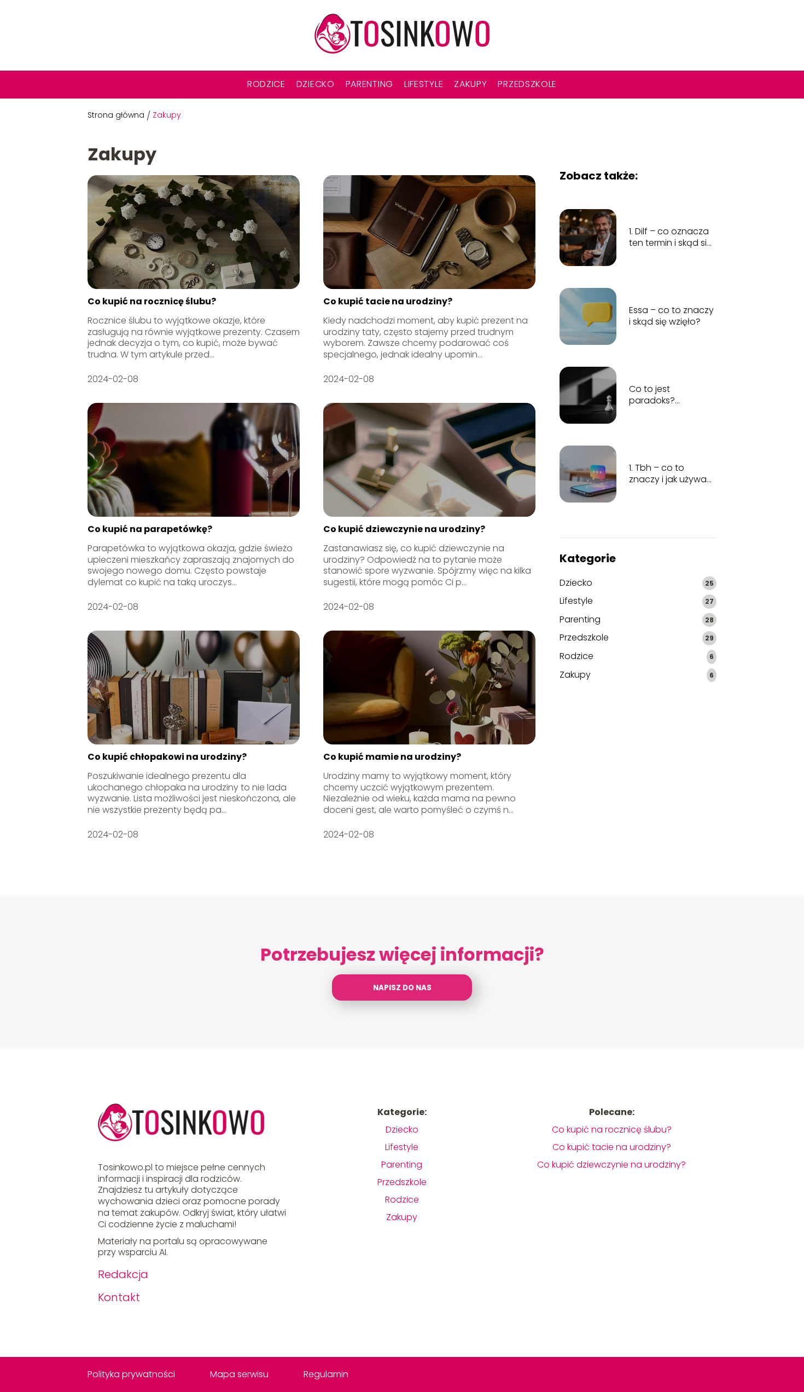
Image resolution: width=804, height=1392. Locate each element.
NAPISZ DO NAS (402, 988)
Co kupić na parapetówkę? (150, 529)
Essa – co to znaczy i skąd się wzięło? (671, 316)
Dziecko (315, 84)
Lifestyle (423, 84)
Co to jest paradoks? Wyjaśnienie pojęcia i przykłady (671, 395)
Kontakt (119, 1297)
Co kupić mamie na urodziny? (392, 756)
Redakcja (123, 1274)
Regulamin (326, 1374)
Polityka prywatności (131, 1374)
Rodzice (266, 84)
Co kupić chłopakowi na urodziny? (167, 756)
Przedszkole (527, 84)
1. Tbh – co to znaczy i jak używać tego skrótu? (670, 474)
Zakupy (470, 84)
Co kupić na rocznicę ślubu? (152, 301)
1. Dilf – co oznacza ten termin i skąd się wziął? (670, 237)
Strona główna (116, 114)
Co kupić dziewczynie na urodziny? (404, 529)
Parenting (369, 84)
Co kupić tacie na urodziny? (387, 301)
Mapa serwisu (239, 1374)
